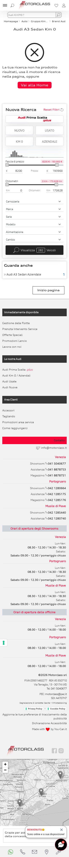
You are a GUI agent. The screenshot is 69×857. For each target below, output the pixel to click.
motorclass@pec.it (56, 694)
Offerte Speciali (12, 334)
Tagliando (8, 416)
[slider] (7, 165)
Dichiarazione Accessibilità (49, 723)
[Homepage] (25, 750)
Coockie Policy (57, 708)
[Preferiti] (56, 5)
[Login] (64, 5)
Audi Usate (9, 381)
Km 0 (19, 141)
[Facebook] (54, 750)
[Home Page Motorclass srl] (34, 5)
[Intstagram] (61, 750)
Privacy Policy (35, 708)
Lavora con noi (11, 346)
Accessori (8, 410)
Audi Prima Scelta (17, 369)
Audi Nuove (9, 387)
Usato (49, 130)
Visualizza (38, 250)
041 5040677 (59, 688)
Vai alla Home (34, 85)
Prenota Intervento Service (19, 329)
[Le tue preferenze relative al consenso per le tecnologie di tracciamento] (3, 642)
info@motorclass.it (54, 447)
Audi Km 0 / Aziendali (16, 375)
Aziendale (49, 141)
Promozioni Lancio (14, 340)
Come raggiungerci (15, 428)
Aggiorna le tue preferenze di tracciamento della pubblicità (34, 716)
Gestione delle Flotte (16, 323)
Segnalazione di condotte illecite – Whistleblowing (43, 703)
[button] (19, 803)
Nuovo (19, 130)
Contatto (59, 440)
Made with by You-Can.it (49, 729)
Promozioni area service (18, 422)
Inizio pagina (48, 290)
